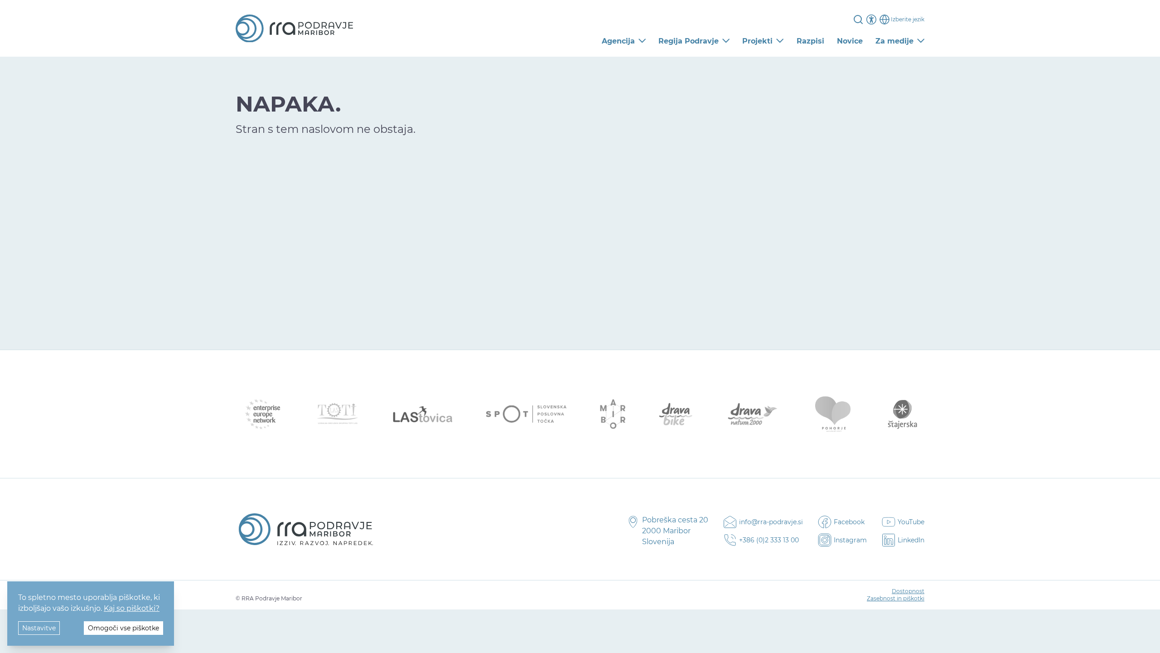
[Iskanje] (858, 19)
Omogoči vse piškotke (123, 628)
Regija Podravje (688, 41)
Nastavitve (39, 628)
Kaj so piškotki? (132, 608)
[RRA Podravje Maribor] (294, 29)
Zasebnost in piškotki (895, 598)
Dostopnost (908, 591)
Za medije (894, 41)
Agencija (618, 41)
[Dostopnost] (871, 19)
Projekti (757, 41)
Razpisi (810, 41)
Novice (850, 41)
